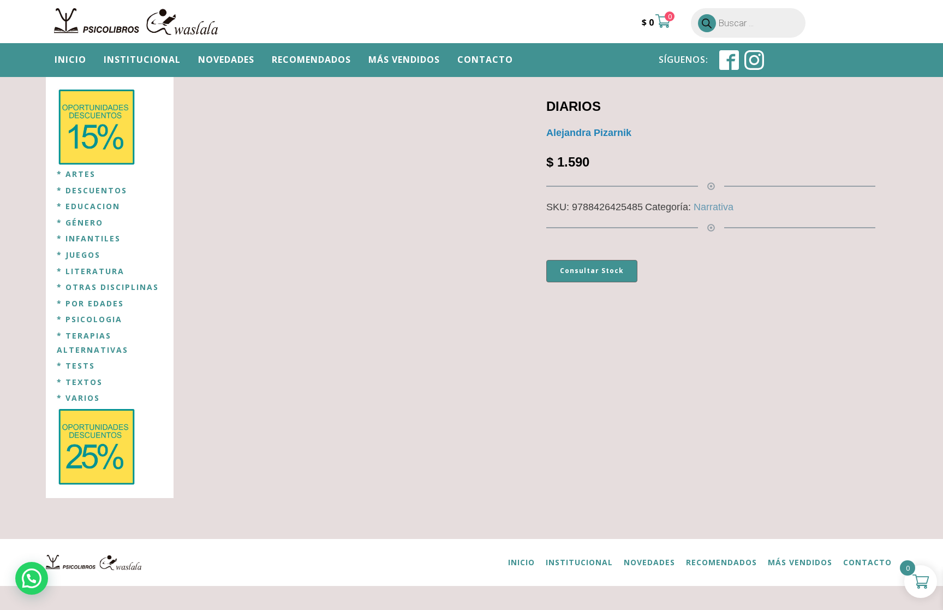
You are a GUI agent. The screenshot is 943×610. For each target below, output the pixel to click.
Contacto (485, 60)
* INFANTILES (89, 238)
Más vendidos (404, 60)
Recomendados (311, 60)
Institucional (142, 60)
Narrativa (713, 207)
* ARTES (76, 174)
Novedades (226, 60)
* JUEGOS (78, 255)
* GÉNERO (80, 222)
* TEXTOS (80, 382)
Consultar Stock (592, 270)
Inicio (70, 60)
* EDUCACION (88, 206)
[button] (31, 578)
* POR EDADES (90, 303)
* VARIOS (78, 398)
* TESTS (76, 365)
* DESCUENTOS (92, 190)
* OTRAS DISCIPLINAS (108, 287)
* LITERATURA (90, 271)
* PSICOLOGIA (89, 319)
